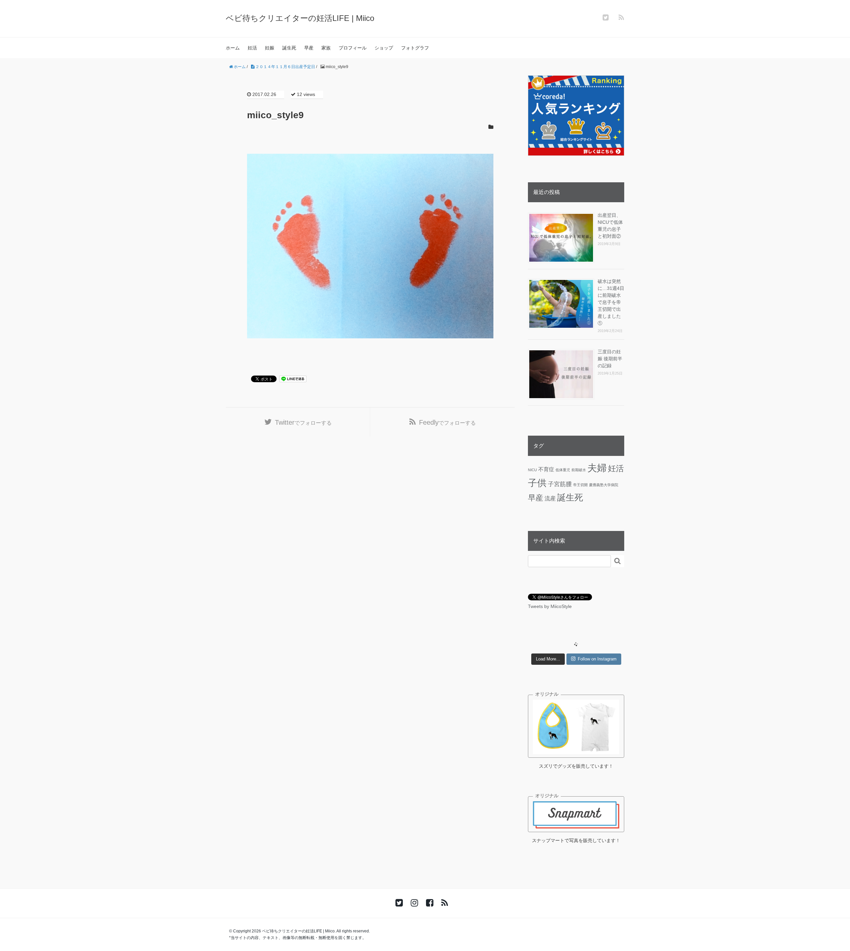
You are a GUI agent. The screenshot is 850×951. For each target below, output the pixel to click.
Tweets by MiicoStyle (550, 606)
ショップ (384, 47)
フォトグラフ (415, 47)
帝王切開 (580, 485)
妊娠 (269, 47)
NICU (532, 470)
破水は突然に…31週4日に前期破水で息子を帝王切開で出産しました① (611, 302)
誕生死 (289, 47)
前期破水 (578, 470)
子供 (537, 483)
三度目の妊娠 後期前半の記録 (610, 358)
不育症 (546, 469)
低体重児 (562, 470)
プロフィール (353, 47)
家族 (326, 47)
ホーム (233, 47)
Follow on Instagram (597, 658)
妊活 (252, 47)
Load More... (548, 658)
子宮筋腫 (560, 484)
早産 (308, 47)
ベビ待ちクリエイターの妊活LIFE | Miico (300, 18)
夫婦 (597, 467)
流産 (550, 498)
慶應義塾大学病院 (603, 485)
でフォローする (303, 422)
